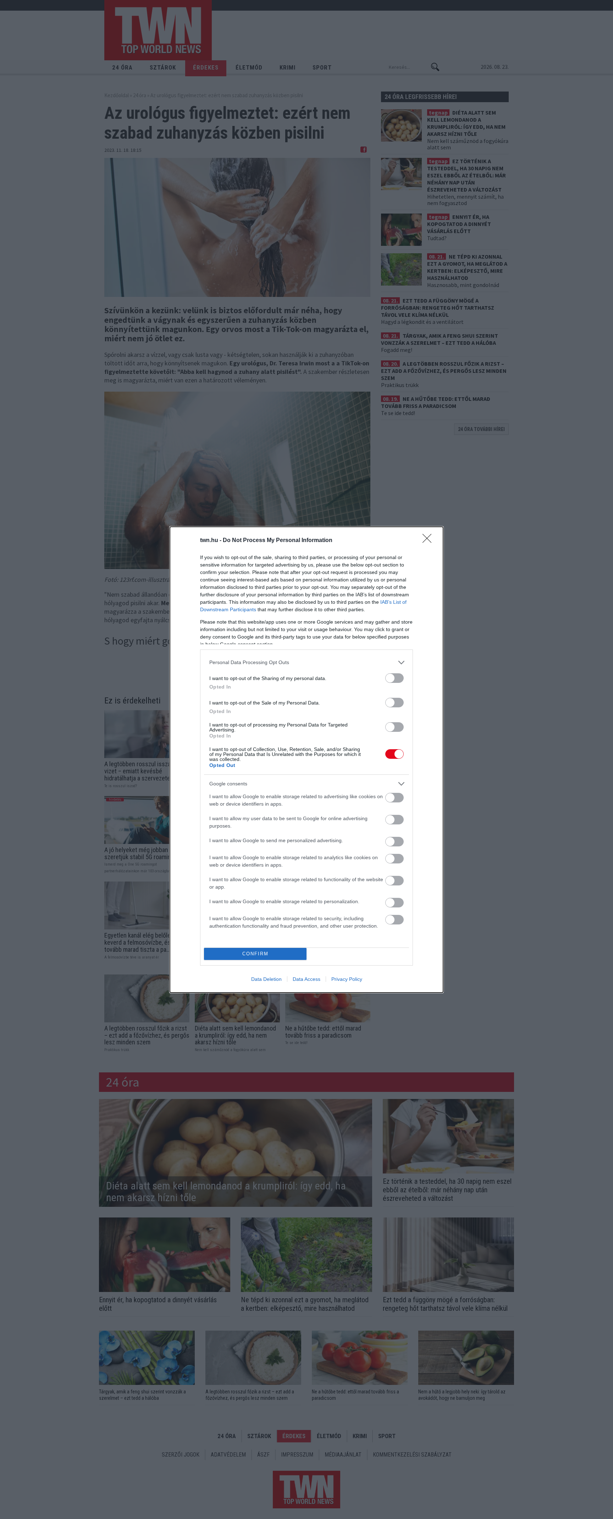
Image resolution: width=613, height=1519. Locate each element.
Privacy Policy (346, 979)
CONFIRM (255, 953)
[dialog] (306, 760)
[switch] (394, 678)
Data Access (306, 979)
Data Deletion (266, 979)
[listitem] (306, 662)
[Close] (429, 540)
